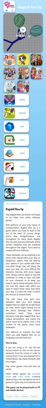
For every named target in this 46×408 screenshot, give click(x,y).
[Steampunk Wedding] (23, 73)
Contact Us (26, 405)
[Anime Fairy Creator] (9, 86)
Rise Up (34, 396)
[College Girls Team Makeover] (9, 73)
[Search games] (12, 10)
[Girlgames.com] (6, 10)
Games (8, 204)
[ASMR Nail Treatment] (36, 73)
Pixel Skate (24, 376)
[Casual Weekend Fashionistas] (23, 86)
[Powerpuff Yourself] (23, 60)
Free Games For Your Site (13, 405)
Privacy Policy (36, 405)
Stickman (25, 204)
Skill (18, 204)
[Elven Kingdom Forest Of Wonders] (36, 60)
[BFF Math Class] (9, 60)
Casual (13, 204)
